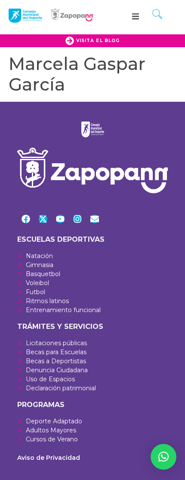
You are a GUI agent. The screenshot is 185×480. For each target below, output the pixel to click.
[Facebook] (26, 219)
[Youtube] (60, 219)
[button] (135, 16)
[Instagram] (77, 219)
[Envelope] (94, 219)
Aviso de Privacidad (48, 458)
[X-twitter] (43, 219)
